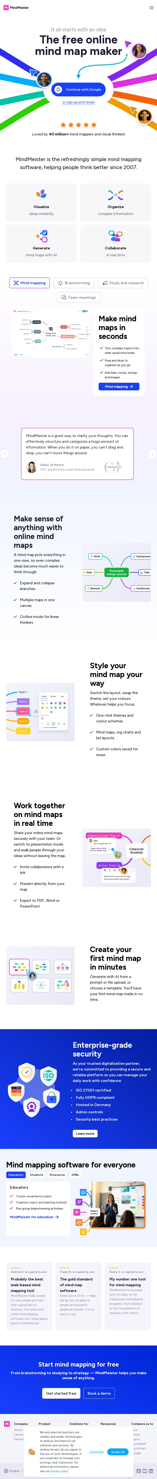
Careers (19, 1434)
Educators (16, 1175)
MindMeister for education (31, 1217)
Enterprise (57, 1175)
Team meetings (82, 297)
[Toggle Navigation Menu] (151, 7)
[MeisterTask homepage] (16, 8)
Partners (19, 1439)
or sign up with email (78, 102)
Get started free (61, 1393)
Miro (134, 1430)
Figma (135, 1439)
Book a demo (99, 1393)
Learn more (85, 1133)
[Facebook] (138, 1471)
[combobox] (15, 1471)
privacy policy (59, 1471)
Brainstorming (77, 283)
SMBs (75, 1175)
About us (20, 1430)
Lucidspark (138, 1444)
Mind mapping (33, 283)
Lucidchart (138, 1448)
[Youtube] (144, 1471)
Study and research (126, 283)
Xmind (135, 1434)
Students (36, 1175)
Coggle (136, 1453)
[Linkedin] (151, 1471)
